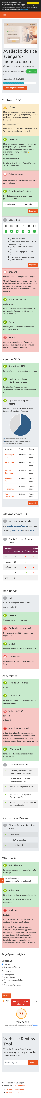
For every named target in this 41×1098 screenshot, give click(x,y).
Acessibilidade (9, 977)
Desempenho (9, 975)
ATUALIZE (32, 71)
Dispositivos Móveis (12, 967)
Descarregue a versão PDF (15, 88)
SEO (5, 982)
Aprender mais (24, 9)
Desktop (7, 964)
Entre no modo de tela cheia (20, 1003)
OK (33, 3)
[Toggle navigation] (5, 14)
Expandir (32, 211)
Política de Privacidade (15, 1090)
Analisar (6, 996)
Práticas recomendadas (13, 980)
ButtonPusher (20, 1085)
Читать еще (9, 462)
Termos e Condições (14, 1092)
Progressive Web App (12, 985)
